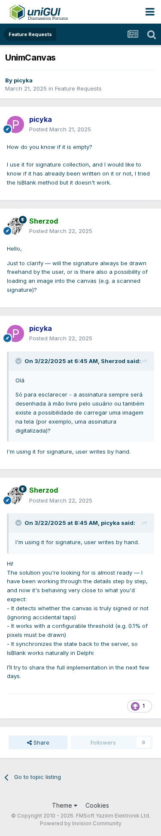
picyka (23, 80)
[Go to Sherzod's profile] (15, 226)
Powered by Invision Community (81, 823)
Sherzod (113, 360)
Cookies (97, 805)
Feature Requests (78, 88)
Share (40, 742)
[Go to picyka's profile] (15, 124)
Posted (60, 129)
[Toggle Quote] (19, 360)
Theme (63, 805)
